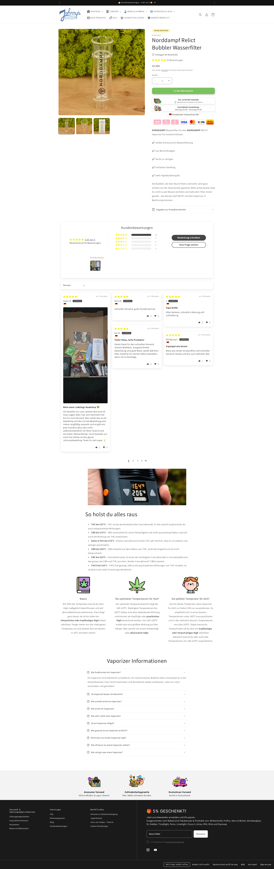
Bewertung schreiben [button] (189, 237)
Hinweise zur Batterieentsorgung (104, 814)
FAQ (51, 814)
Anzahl (154, 75)
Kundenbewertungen (58, 826)
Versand (164, 70)
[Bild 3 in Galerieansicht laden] (102, 126)
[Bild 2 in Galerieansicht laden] (84, 126)
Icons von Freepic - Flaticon (102, 822)
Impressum (265, 864)
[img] (70, 296)
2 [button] (133, 460)
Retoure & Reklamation (19, 828)
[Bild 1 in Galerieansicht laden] (67, 126)
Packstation (14, 824)
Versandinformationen (18, 820)
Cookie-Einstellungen (99, 826)
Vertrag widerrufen (177, 864)
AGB (243, 864)
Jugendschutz (96, 818)
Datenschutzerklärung (175, 842)
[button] (94, 11)
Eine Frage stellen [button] (188, 244)
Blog (52, 822)
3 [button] (137, 460)
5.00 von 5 (90, 239)
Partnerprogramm (57, 818)
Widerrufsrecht (200, 864)
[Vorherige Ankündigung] (59, 2)
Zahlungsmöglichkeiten (19, 816)
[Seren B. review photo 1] (85, 355)
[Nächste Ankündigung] (214, 2)
